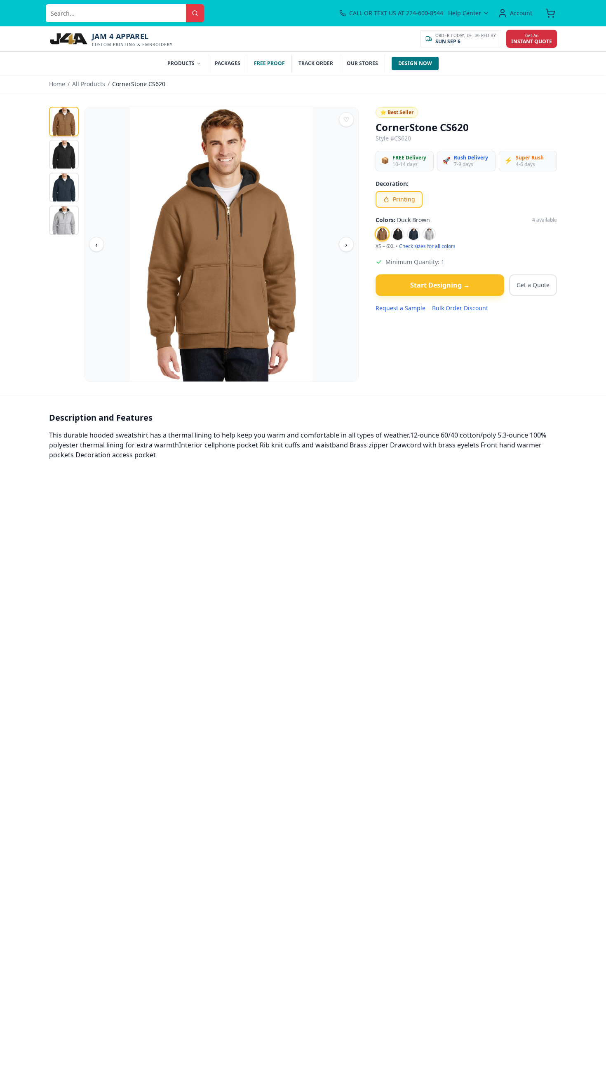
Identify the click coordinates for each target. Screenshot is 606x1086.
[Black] (397, 234)
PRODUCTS (181, 63)
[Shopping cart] (550, 13)
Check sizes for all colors (427, 246)
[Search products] (195, 13)
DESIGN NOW (415, 63)
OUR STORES (362, 63)
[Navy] (413, 234)
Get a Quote (533, 285)
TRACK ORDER (315, 63)
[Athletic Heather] (429, 234)
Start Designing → (440, 285)
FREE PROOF (269, 63)
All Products (88, 84)
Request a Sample (400, 308)
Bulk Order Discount (460, 308)
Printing (404, 199)
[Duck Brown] (382, 234)
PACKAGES (227, 63)
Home (57, 84)
